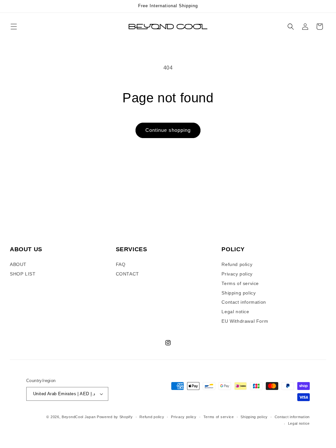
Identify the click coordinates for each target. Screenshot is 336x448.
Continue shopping (168, 130)
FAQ (121, 264)
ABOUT (18, 264)
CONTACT (127, 273)
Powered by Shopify (115, 417)
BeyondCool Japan (78, 417)
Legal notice (235, 311)
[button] (14, 26)
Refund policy (236, 264)
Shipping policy (238, 292)
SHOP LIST (22, 273)
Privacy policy (236, 273)
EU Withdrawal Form (244, 321)
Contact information (243, 302)
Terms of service (240, 283)
